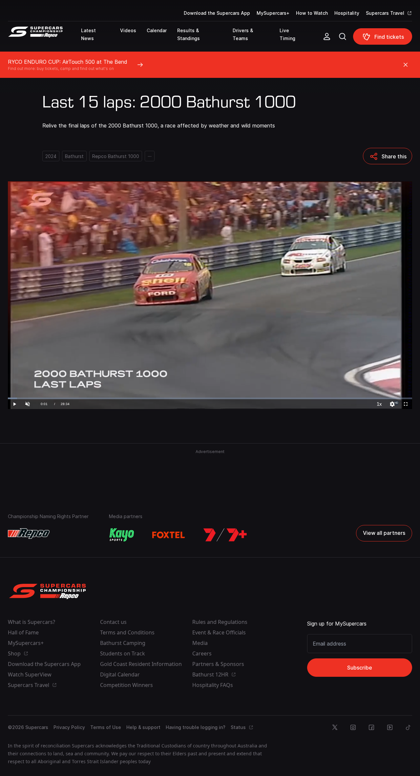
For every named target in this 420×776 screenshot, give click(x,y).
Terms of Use (105, 727)
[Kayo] (121, 534)
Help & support (143, 727)
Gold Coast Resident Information (141, 664)
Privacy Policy (69, 727)
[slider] (210, 398)
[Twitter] (335, 727)
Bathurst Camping (122, 643)
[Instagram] (353, 727)
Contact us (113, 622)
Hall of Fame (23, 632)
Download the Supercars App (217, 13)
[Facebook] (371, 727)
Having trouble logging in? (195, 727)
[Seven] (225, 534)
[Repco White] (29, 533)
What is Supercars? (31, 622)
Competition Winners (126, 685)
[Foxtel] (168, 534)
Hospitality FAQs (212, 685)
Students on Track (122, 653)
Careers (202, 653)
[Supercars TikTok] (408, 727)
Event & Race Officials (219, 632)
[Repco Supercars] (44, 39)
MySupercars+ (273, 13)
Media (200, 643)
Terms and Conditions (127, 632)
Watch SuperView (30, 674)
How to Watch (312, 13)
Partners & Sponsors (218, 664)
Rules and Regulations (219, 622)
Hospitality (346, 13)
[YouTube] (390, 727)
